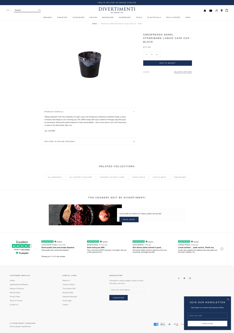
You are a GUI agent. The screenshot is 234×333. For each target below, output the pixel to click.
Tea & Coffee (173, 17)
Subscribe (207, 323)
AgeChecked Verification (19, 284)
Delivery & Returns (17, 288)
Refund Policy (15, 292)
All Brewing (55, 177)
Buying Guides (68, 292)
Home (94, 23)
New (187, 17)
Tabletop (62, 17)
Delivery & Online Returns (59, 141)
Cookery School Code (112, 177)
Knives (93, 17)
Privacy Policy (15, 296)
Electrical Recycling (70, 296)
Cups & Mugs (159, 177)
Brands (48, 17)
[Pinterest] (158, 71)
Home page (67, 300)
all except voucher (80, 177)
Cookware (78, 17)
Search (12, 280)
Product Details (53, 112)
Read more (129, 219)
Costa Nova (138, 177)
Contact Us (14, 304)
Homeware (125, 17)
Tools (139, 17)
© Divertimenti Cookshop (23, 323)
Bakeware (108, 17)
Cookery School (68, 284)
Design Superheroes (23, 326)
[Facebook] (151, 71)
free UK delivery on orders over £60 (117, 2)
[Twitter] (155, 71)
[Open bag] (227, 10)
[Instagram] (190, 278)
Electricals (154, 17)
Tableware (180, 177)
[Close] (228, 299)
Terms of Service (16, 300)
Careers (65, 304)
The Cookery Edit (69, 288)
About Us (66, 280)
